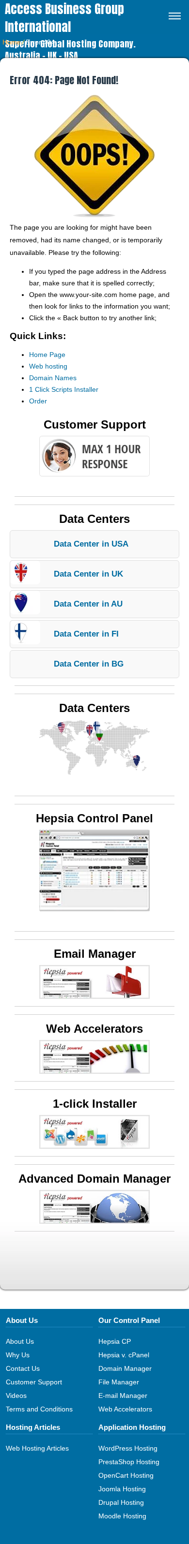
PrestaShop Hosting (128, 1462)
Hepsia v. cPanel (123, 1355)
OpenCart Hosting (126, 1475)
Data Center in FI (86, 633)
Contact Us (23, 1368)
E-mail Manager (122, 1395)
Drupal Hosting (121, 1502)
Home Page (47, 354)
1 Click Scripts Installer (63, 389)
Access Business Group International (64, 18)
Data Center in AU (88, 604)
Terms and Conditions (39, 1409)
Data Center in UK (88, 574)
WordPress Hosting (128, 1448)
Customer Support (34, 1382)
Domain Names (53, 378)
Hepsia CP (114, 1341)
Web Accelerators (125, 1409)
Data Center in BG (89, 663)
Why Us (18, 1355)
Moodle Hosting (122, 1516)
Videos (16, 1395)
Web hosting (48, 366)
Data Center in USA (91, 544)
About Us (20, 1341)
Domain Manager (125, 1368)
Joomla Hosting (122, 1489)
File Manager (118, 1382)
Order (38, 401)
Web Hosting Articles (37, 1448)
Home (11, 42)
